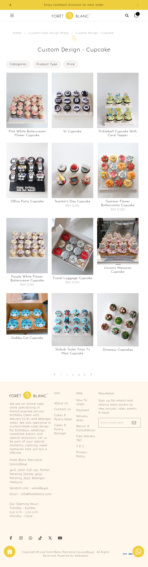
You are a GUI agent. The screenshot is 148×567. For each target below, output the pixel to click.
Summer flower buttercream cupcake (118, 203)
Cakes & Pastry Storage (60, 429)
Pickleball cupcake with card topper (118, 133)
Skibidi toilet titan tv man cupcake (72, 351)
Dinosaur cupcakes (118, 350)
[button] (10, 5)
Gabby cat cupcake (27, 338)
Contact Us (62, 409)
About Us (61, 403)
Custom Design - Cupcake (95, 33)
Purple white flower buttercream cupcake (27, 278)
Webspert (81, 555)
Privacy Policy (81, 454)
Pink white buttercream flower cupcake (27, 133)
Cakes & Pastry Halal (63, 417)
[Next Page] (91, 374)
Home (17, 33)
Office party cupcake (27, 201)
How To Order (81, 402)
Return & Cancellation (85, 428)
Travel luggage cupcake (72, 278)
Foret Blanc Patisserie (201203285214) (70, 552)
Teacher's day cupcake (72, 201)
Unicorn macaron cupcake (117, 270)
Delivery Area (82, 418)
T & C (80, 446)
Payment (82, 410)
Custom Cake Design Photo (48, 33)
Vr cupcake (72, 131)
